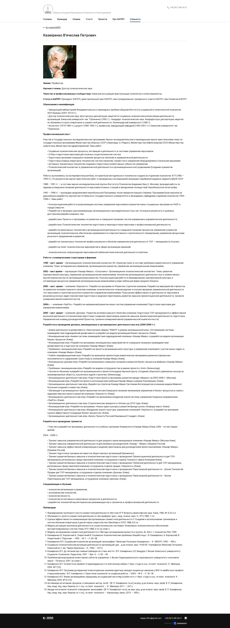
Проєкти (102, 19)
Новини (76, 19)
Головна (47, 19)
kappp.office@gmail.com (150, 618)
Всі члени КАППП (53, 27)
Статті (89, 19)
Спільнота (135, 19)
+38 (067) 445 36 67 (178, 7)
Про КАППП (118, 19)
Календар (62, 19)
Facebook (186, 618)
